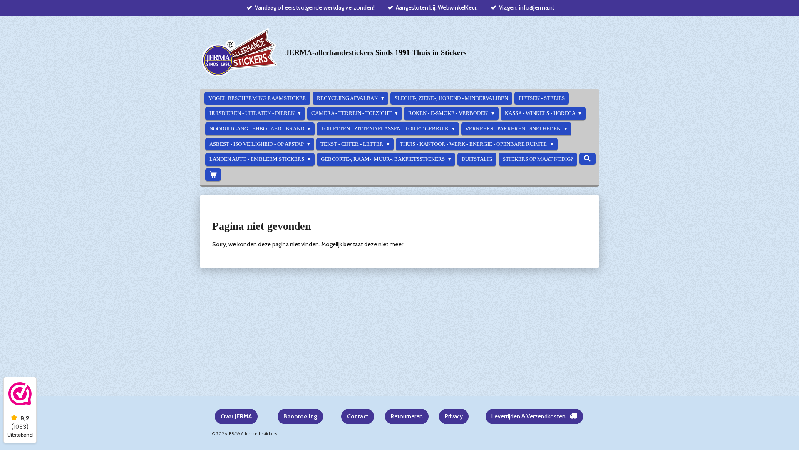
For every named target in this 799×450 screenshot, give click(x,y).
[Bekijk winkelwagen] (213, 174)
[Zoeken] (587, 159)
